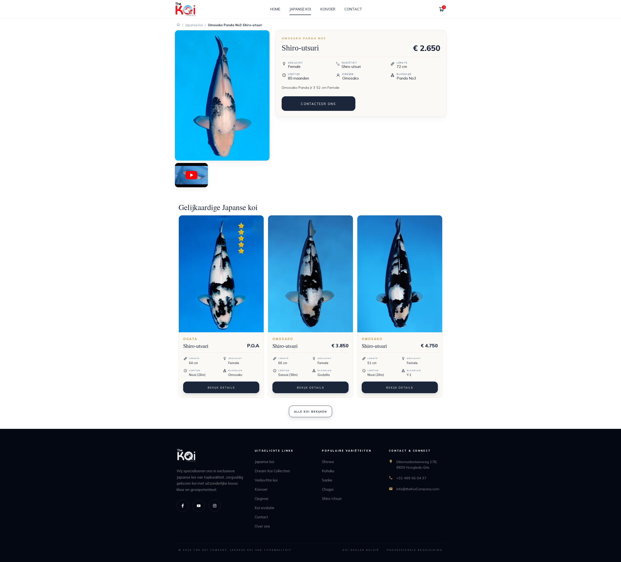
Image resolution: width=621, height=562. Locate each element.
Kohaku (328, 471)
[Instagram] (215, 506)
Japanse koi (194, 25)
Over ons (262, 526)
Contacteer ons (318, 104)
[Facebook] (183, 506)
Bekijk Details (221, 387)
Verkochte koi (266, 480)
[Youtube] (199, 506)
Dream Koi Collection (272, 471)
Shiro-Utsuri (332, 498)
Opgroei (261, 498)
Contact (261, 517)
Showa (328, 461)
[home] (185, 9)
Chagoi (328, 489)
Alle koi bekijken (310, 411)
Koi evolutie (264, 507)
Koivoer (261, 489)
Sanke (327, 480)
